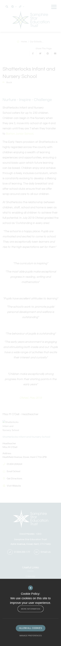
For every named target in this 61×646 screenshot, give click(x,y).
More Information (30, 609)
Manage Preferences (30, 636)
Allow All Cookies (30, 628)
